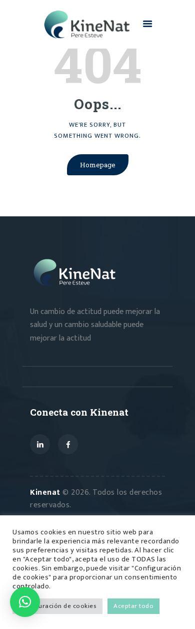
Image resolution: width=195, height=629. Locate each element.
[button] (25, 602)
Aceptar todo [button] (134, 605)
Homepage (98, 164)
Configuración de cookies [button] (57, 605)
